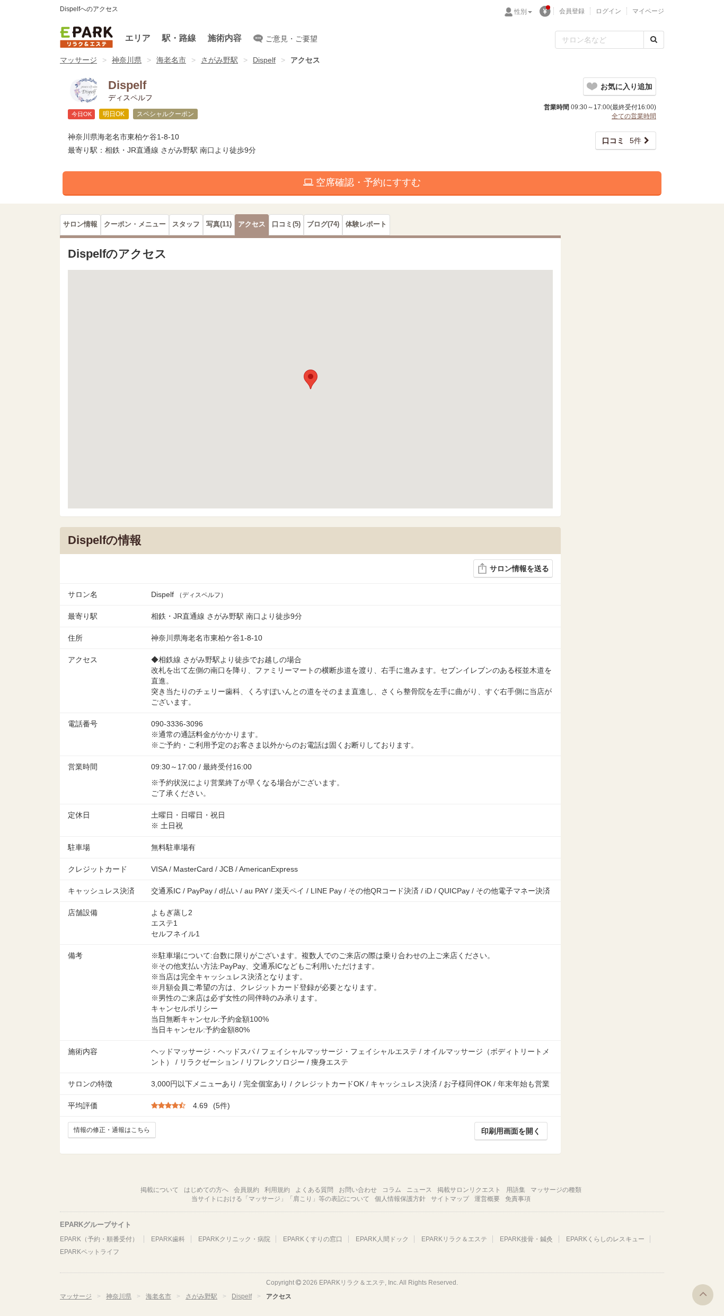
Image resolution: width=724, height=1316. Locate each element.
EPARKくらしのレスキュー (605, 1239)
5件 (621, 140)
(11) (219, 224)
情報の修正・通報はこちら (112, 1130)
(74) (323, 224)
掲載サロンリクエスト (469, 1190)
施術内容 (225, 37)
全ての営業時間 (634, 116)
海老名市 (171, 60)
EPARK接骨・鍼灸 (526, 1239)
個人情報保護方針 (400, 1199)
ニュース (419, 1190)
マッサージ (78, 60)
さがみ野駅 (219, 60)
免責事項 (518, 1199)
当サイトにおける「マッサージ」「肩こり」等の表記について (280, 1199)
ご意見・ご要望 (291, 38)
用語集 (515, 1190)
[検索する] (654, 39)
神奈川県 (127, 60)
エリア (138, 37)
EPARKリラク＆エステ (86, 37)
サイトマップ (450, 1199)
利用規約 (277, 1190)
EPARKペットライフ (89, 1252)
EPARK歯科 (168, 1239)
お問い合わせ (358, 1190)
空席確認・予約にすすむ (367, 182)
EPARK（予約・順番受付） (99, 1239)
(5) (286, 224)
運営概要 (487, 1199)
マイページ (648, 11)
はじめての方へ (206, 1190)
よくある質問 (314, 1190)
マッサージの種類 (556, 1190)
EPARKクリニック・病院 (234, 1239)
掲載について (159, 1190)
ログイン (608, 11)
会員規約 (246, 1190)
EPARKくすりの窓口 (312, 1239)
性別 (520, 11)
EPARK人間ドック (382, 1239)
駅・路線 (179, 37)
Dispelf (264, 60)
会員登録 (572, 11)
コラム (391, 1190)
